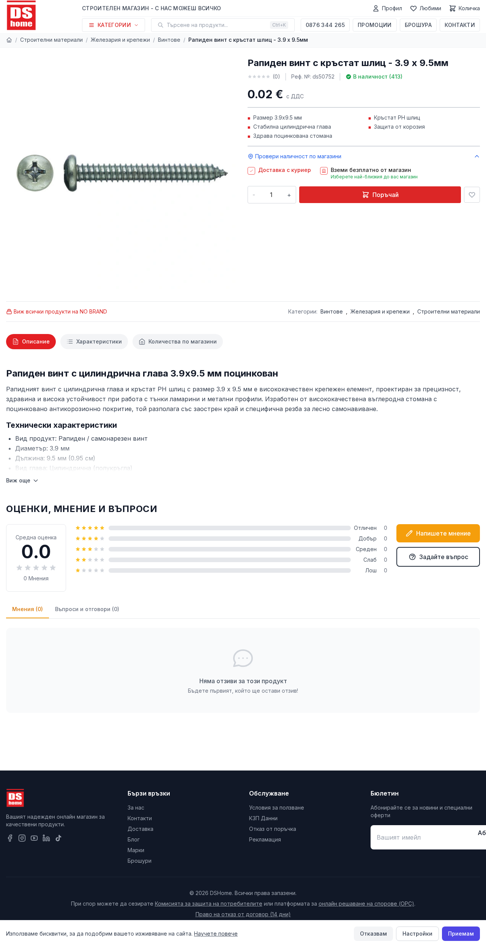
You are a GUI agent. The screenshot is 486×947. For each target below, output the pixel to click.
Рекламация (265, 839)
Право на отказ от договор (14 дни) (243, 914)
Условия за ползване (276, 807)
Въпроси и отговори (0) (87, 609)
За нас (136, 807)
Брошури (139, 860)
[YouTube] (34, 838)
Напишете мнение (443, 533)
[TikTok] (58, 838)
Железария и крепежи (120, 39)
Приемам (461, 933)
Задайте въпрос (443, 557)
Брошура (418, 25)
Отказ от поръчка (272, 829)
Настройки (417, 933)
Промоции (375, 25)
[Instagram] (22, 838)
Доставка (140, 829)
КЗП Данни (263, 818)
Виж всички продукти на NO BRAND (60, 311)
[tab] (31, 341)
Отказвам (373, 933)
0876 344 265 (325, 25)
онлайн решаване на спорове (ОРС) (366, 903)
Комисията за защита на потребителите (208, 903)
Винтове (169, 39)
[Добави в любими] (472, 195)
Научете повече (216, 933)
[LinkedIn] (46, 838)
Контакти (460, 25)
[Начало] (9, 40)
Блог (134, 839)
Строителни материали (51, 39)
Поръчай (385, 195)
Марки (136, 850)
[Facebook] (10, 838)
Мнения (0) (27, 609)
